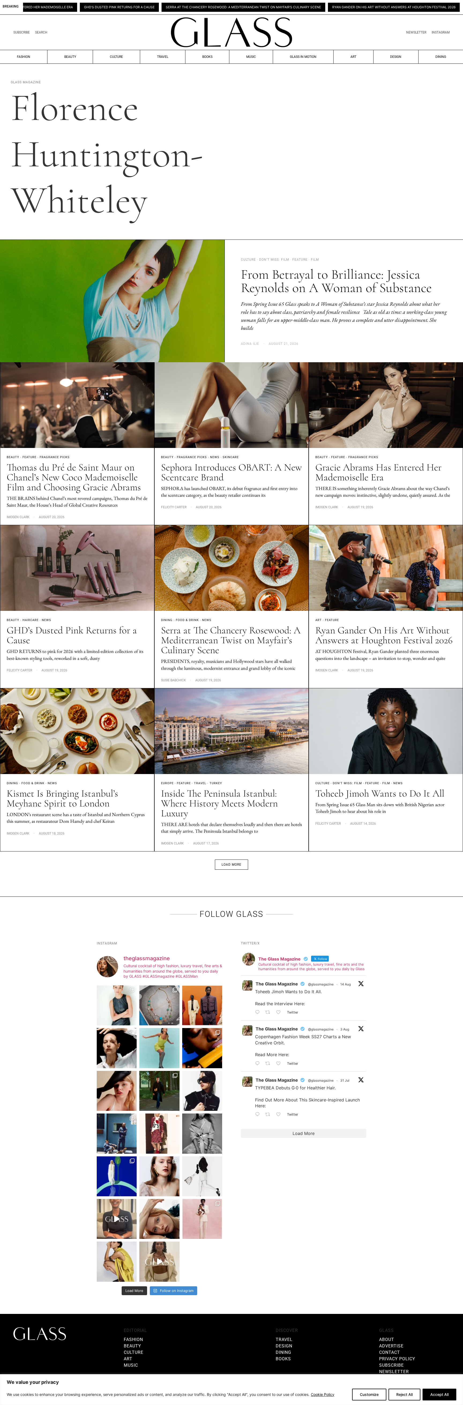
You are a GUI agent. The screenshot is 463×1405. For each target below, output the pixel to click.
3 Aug (344, 1029)
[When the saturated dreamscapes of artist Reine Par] (117, 1176)
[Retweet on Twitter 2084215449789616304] (269, 1063)
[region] (231, 1389)
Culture (116, 57)
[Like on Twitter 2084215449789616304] (280, 1063)
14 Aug (345, 984)
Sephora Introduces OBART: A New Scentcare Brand (231, 472)
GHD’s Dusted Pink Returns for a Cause (72, 635)
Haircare (31, 620)
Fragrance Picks (55, 457)
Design (395, 57)
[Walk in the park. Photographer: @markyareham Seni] (159, 1091)
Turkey (216, 783)
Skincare (231, 457)
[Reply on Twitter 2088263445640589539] (259, 1012)
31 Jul (344, 1080)
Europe (167, 783)
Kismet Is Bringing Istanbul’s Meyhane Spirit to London (62, 798)
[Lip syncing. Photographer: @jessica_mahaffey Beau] (159, 1176)
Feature (29, 457)
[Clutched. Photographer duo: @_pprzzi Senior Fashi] (202, 1091)
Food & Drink (187, 620)
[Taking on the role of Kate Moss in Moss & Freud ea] (159, 1219)
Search (41, 32)
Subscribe (21, 32)
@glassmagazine (321, 984)
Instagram (441, 32)
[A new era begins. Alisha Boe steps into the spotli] (117, 1219)
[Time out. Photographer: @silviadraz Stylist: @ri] (117, 1261)
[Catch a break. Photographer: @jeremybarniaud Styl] (117, 1133)
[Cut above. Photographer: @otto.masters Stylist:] (117, 1048)
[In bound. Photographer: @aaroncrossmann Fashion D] (159, 1133)
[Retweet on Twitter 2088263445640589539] (269, 1012)
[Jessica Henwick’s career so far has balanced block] (202, 1176)
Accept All (439, 1394)
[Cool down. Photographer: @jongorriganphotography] (202, 1048)
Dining (440, 57)
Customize (369, 1394)
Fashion (23, 57)
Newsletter (416, 32)
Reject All (404, 1394)
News (214, 457)
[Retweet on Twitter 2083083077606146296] (269, 1114)
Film (386, 783)
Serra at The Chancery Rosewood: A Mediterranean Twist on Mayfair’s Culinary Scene (145, 7)
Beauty (70, 57)
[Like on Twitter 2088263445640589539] (280, 1012)
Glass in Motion (303, 57)
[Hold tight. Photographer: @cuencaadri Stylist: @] (117, 1005)
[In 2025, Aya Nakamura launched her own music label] (202, 1133)
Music (251, 57)
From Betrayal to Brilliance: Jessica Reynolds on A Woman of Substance (336, 281)
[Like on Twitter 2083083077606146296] (280, 1114)
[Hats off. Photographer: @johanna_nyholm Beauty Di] (117, 1091)
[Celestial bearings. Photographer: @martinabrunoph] (159, 1005)
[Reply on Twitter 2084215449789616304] (259, 1063)
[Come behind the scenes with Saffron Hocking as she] (159, 1261)
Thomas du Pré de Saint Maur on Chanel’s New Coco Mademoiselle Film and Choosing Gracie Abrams (74, 477)
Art (353, 57)
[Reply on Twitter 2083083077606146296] (259, 1114)
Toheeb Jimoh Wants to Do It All (379, 793)
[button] (231, 865)
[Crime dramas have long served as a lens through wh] (159, 1048)
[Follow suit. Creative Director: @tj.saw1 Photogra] (202, 1219)
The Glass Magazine (277, 984)
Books (207, 57)
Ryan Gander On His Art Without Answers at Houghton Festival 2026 (296, 7)
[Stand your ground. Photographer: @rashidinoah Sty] (202, 1005)
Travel (162, 57)
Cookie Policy (322, 1394)
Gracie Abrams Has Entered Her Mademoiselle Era (378, 472)
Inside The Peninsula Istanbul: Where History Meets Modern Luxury (219, 803)
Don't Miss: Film (347, 783)
